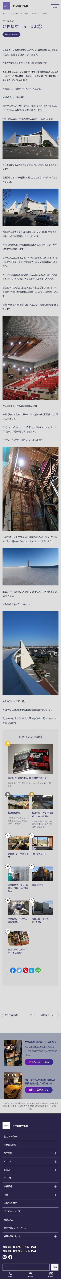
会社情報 (8, 1186)
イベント (7, 1161)
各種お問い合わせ (12, 1236)
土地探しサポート (11, 1145)
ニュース (7, 1178)
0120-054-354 (24, 1247)
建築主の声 (9, 1219)
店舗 (6, 1194)
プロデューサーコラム (12, 1211)
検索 (55, 1266)
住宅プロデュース (11, 1136)
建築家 (7, 1170)
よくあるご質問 (10, 1203)
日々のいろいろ (11, 34)
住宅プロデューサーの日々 (15, 1228)
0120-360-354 (24, 1251)
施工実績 (8, 1153)
